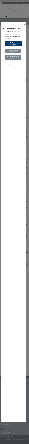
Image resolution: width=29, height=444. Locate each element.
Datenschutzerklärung (9, 64)
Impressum (19, 64)
